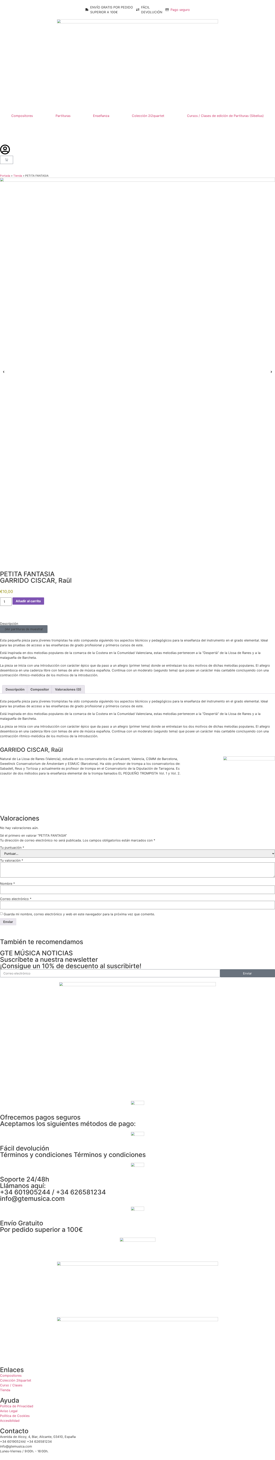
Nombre (7, 883)
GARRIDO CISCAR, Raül (36, 580)
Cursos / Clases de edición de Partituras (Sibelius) (225, 116)
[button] (24, 629)
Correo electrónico (15, 898)
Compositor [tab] (39, 689)
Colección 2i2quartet (148, 116)
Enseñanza (101, 116)
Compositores (22, 116)
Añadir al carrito (28, 601)
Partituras (63, 116)
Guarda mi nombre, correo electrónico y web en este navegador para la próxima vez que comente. (79, 914)
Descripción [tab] (15, 689)
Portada (5, 175)
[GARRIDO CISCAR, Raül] (249, 759)
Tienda (17, 175)
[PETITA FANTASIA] (137, 372)
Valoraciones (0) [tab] (68, 689)
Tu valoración (11, 860)
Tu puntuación (12, 847)
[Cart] (6, 160)
